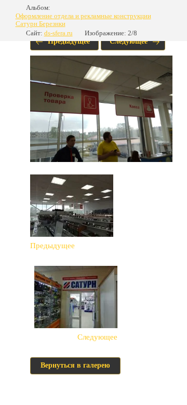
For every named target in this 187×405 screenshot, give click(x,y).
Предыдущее (69, 41)
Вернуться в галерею (75, 365)
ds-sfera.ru (58, 33)
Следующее (129, 41)
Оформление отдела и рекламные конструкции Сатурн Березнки (83, 20)
